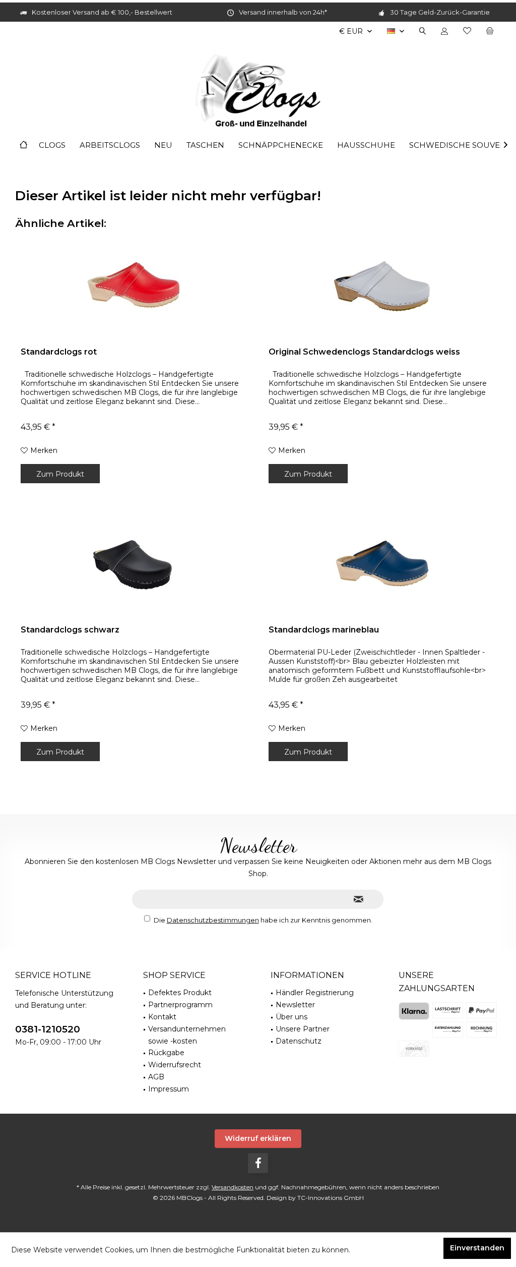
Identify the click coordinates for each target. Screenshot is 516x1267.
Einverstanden (477, 1247)
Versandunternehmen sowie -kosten (187, 1035)
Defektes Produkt (180, 992)
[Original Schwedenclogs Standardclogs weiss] (382, 286)
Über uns (291, 1016)
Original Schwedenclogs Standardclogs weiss (364, 352)
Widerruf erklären (258, 1138)
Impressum (168, 1088)
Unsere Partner (303, 1028)
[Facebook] (258, 1163)
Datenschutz (298, 1041)
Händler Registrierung (315, 992)
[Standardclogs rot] (134, 286)
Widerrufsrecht (174, 1064)
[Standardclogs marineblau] (382, 564)
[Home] (23, 145)
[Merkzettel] (467, 31)
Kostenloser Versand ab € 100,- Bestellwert (102, 12)
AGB (156, 1076)
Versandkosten (232, 1187)
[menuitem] (490, 31)
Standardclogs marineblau (324, 630)
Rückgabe (166, 1052)
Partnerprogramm (180, 1004)
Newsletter (295, 1004)
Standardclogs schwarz (70, 630)
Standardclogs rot (59, 352)
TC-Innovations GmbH (330, 1197)
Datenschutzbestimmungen (213, 920)
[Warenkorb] (489, 31)
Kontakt (162, 1016)
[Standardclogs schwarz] (134, 564)
